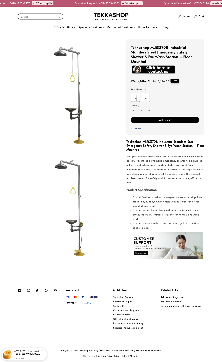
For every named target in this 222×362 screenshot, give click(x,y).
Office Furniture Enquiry (125, 319)
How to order (89, 355)
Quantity (135, 105)
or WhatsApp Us (38, 3)
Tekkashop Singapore (172, 297)
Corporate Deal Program (126, 310)
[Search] (58, 16)
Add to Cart (165, 119)
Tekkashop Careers (123, 297)
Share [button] (138, 128)
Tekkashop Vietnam (171, 301)
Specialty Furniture (90, 27)
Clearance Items (121, 314)
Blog (166, 27)
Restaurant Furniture (120, 27)
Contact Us (119, 305)
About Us (134, 355)
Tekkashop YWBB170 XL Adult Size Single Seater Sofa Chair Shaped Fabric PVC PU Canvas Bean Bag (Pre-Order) (27, 353)
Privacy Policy (121, 355)
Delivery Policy (105, 355)
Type (140, 89)
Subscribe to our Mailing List (128, 327)
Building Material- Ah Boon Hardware (181, 305)
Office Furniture (63, 27)
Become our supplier (123, 301)
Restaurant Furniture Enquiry (128, 323)
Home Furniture (147, 27)
